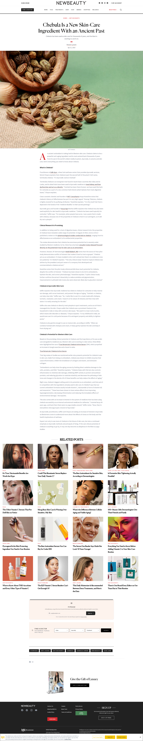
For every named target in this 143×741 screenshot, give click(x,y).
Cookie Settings (81, 713)
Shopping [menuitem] (87, 9)
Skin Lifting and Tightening (118, 470)
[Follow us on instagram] (104, 3)
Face (4, 470)
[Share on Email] (32, 662)
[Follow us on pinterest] (102, 3)
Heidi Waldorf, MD (71, 252)
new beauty (96, 650)
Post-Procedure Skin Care (83, 470)
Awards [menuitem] (79, 9)
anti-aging (45, 650)
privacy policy (84, 616)
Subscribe (25, 3)
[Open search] (120, 9)
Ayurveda (34, 650)
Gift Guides (112, 507)
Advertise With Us (51, 709)
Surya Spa (64, 209)
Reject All (110, 737)
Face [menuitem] (51, 9)
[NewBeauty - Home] (71, 3)
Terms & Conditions (66, 712)
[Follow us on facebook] (99, 3)
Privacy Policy (79, 709)
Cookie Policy (50, 712)
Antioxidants (74, 18)
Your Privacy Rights (98, 737)
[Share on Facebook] (30, 662)
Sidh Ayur (53, 172)
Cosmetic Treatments (81, 507)
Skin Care (41, 470)
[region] (71, 737)
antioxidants (58, 650)
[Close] (140, 737)
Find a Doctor (78, 706)
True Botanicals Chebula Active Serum (72, 344)
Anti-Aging (77, 583)
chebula (70, 650)
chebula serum (82, 650)
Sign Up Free (106, 717)
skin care (107, 650)
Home (65, 18)
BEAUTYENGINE (78, 543)
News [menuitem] (46, 9)
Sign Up (90, 613)
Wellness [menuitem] (96, 9)
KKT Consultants (73, 196)
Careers (63, 706)
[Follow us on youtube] (107, 3)
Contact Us (50, 706)
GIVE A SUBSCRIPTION (80, 685)
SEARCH (106, 630)
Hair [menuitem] (72, 9)
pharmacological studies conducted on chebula (74, 235)
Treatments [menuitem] (59, 9)
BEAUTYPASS (112, 9)
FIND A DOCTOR (28, 9)
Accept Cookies (122, 737)
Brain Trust (64, 709)
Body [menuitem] (67, 9)
